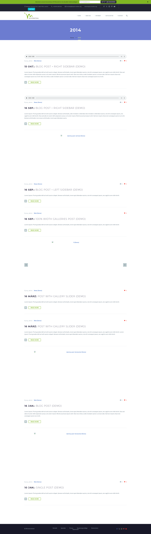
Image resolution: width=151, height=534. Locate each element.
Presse (71, 528)
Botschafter (109, 15)
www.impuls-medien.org (90, 6)
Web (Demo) (37, 61)
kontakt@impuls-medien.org (74, 6)
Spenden (63, 528)
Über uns (88, 15)
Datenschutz (94, 528)
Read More (35, 82)
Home (79, 15)
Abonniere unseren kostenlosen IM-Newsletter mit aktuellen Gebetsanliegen (56, 2)
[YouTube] (114, 6)
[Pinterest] (112, 6)
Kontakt (120, 15)
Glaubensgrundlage (82, 528)
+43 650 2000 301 (57, 6)
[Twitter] (106, 6)
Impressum (76, 529)
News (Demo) (38, 102)
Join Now (31, 9)
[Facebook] (104, 6)
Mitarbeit (98, 15)
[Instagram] (109, 6)
